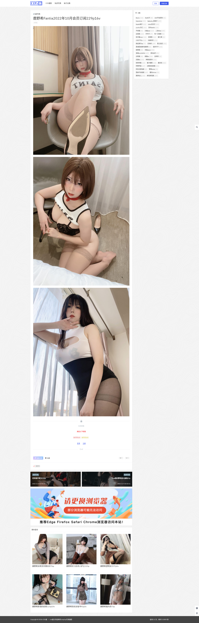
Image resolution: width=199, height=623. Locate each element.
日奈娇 (151, 43)
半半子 (149, 34)
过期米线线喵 (153, 66)
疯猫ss (149, 56)
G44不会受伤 (160, 18)
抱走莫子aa (141, 43)
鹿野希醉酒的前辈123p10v (43, 606)
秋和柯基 (140, 63)
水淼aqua (149, 50)
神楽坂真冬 (151, 59)
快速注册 (164, 3)
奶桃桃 (152, 37)
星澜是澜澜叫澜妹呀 (143, 47)
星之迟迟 (161, 43)
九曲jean (149, 31)
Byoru (139, 18)
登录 (155, 3)
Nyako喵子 (141, 24)
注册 (84, 443)
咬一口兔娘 (159, 34)
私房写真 (37, 14)
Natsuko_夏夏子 (154, 21)
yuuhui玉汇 (141, 27)
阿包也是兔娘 (141, 69)
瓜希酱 (139, 56)
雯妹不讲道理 (142, 72)
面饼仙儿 (140, 76)
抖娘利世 (152, 40)
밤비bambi (153, 27)
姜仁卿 (161, 37)
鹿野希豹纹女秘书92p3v (76, 606)
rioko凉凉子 (153, 24)
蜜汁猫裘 (151, 63)
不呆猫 (139, 31)
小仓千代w (141, 40)
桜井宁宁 (157, 47)
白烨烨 (157, 56)
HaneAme (141, 21)
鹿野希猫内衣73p (107, 606)
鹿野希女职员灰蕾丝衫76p (43, 566)
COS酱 (44, 619)
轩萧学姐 (140, 66)
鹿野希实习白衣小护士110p (77, 566)
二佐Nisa (160, 31)
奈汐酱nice (141, 37)
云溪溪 (140, 34)
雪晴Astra (153, 69)
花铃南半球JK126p (39, 478)
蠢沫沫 (162, 63)
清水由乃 (155, 53)
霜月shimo (154, 72)
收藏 (48, 458)
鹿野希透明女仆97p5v (109, 566)
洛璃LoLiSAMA (142, 53)
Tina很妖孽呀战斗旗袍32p (121, 478)
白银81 (140, 59)
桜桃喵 (139, 50)
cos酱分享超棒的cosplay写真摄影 (61, 619)
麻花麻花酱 (152, 76)
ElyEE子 (149, 18)
